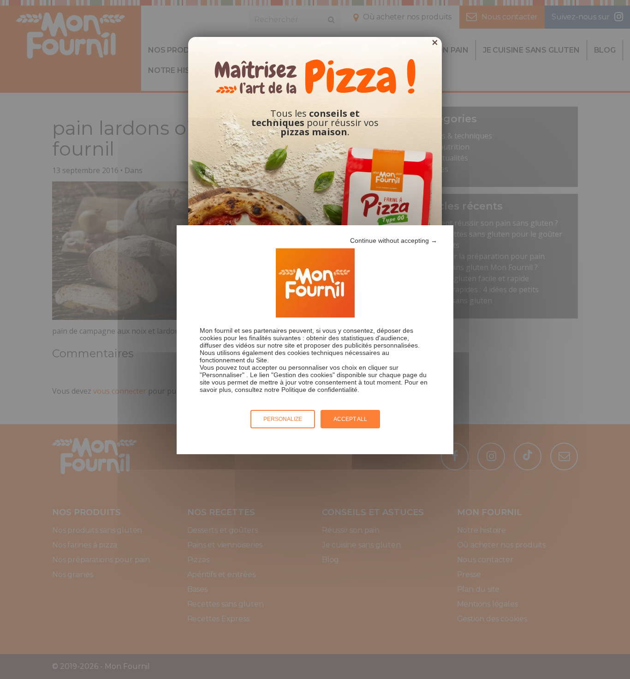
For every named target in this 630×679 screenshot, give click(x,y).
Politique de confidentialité (319, 389)
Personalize (282, 419)
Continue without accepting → (393, 240)
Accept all (350, 419)
